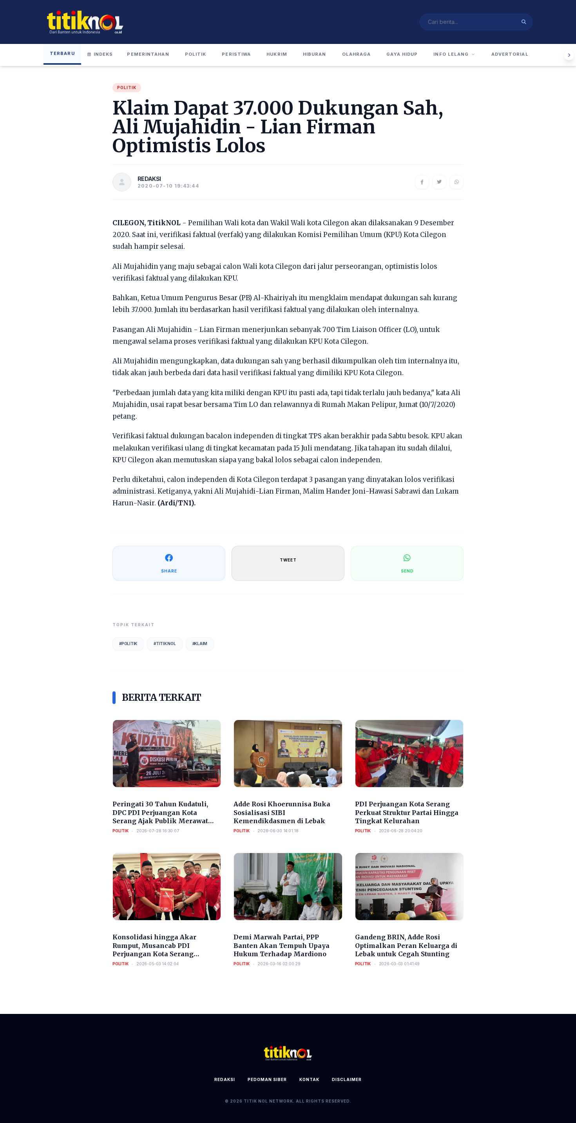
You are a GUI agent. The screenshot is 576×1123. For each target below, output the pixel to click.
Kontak (309, 1079)
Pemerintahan (148, 54)
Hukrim (276, 54)
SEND (407, 571)
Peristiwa (236, 54)
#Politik (128, 643)
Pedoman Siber (267, 1079)
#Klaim (200, 643)
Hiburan (314, 54)
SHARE (169, 571)
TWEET (288, 560)
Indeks (103, 54)
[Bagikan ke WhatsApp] (456, 182)
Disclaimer (347, 1079)
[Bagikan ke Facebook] (422, 182)
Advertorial (510, 54)
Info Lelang (451, 54)
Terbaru (62, 53)
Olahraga (356, 54)
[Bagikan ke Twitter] (439, 182)
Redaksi (224, 1079)
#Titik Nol (165, 643)
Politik (195, 54)
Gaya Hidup (402, 54)
